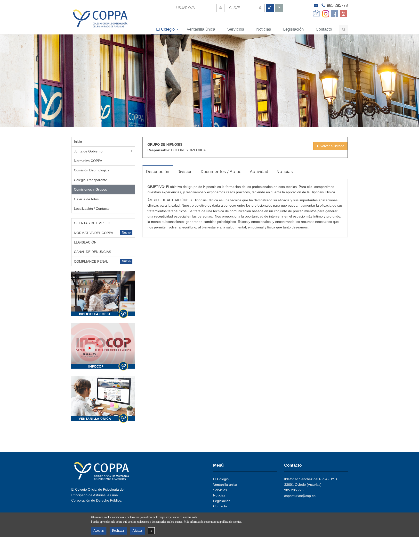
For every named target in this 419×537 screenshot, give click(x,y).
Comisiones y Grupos (90, 189)
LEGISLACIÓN (85, 242)
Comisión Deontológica (91, 170)
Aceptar (98, 530)
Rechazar (118, 530)
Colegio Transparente (90, 180)
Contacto (324, 29)
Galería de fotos (86, 199)
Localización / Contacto (92, 208)
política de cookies (230, 521)
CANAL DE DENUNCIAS (92, 252)
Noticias (263, 29)
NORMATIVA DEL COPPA (93, 233)
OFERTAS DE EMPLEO (92, 223)
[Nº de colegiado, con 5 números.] (199, 8)
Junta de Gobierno (88, 151)
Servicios (235, 29)
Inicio (78, 141)
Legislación (293, 29)
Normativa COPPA (88, 161)
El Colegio (165, 29)
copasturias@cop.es (299, 496)
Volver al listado (331, 146)
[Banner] (103, 295)
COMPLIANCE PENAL (91, 261)
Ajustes (137, 530)
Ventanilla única (201, 29)
